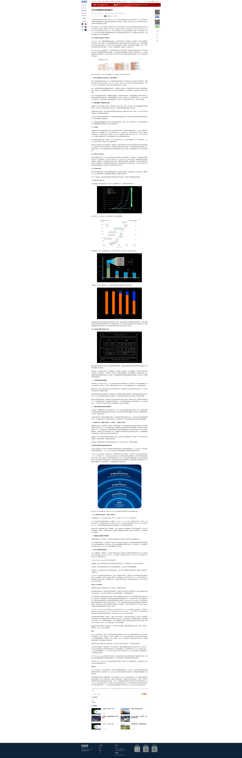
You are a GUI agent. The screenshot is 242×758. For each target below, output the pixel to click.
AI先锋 (103, 1)
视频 (120, 1)
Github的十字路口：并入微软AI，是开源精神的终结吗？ (139, 717)
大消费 (116, 1)
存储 (95, 694)
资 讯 (84, 8)
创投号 (84, 18)
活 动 (84, 13)
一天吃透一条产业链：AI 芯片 (108, 708)
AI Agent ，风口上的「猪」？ (108, 723)
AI (91, 694)
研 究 (84, 15)
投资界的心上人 (110, 16)
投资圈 (84, 10)
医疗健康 (112, 1)
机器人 (107, 1)
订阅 (100, 752)
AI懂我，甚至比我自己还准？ (137, 708)
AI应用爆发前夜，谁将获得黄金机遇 (138, 723)
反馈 (100, 748)
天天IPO (99, 1)
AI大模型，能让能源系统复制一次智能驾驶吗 (110, 717)
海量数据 (93, 702)
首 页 (84, 5)
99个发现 (124, 1)
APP (149, 1)
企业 (92, 700)
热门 (95, 1)
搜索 (100, 747)
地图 (100, 750)
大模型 (98, 694)
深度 (92, 1)
